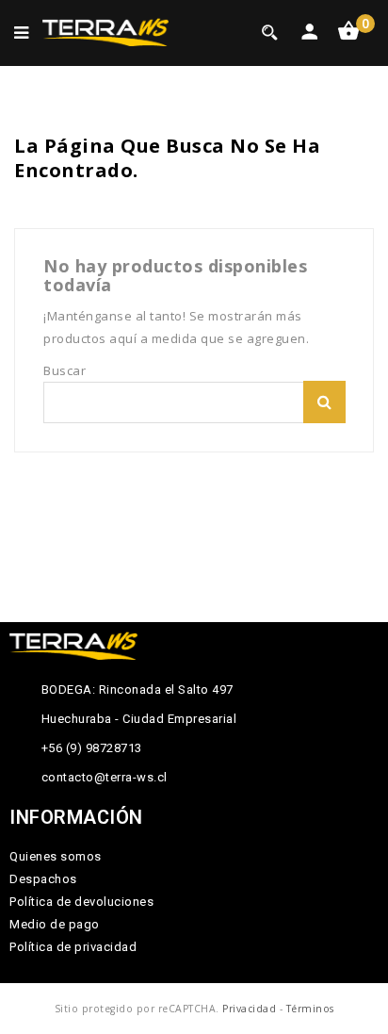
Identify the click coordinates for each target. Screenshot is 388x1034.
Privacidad (249, 1008)
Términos (310, 1008)
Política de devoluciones (81, 901)
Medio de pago (54, 924)
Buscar (324, 402)
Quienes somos (55, 856)
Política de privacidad (73, 947)
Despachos (43, 879)
